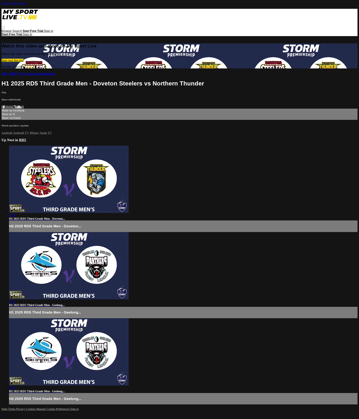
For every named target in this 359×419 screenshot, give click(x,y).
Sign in (48, 31)
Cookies (31, 409)
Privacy (21, 409)
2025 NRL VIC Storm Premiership (28, 74)
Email (20, 106)
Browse (6, 31)
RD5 (22, 140)
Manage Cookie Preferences (53, 409)
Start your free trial (12, 60)
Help (4, 409)
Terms (12, 409)
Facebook (7, 106)
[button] (3, 27)
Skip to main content (13, 3)
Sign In (27, 34)
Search (17, 31)
